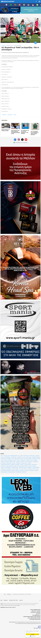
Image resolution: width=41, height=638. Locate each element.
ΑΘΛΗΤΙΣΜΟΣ (3, 458)
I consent (32, 634)
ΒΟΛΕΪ (19, 460)
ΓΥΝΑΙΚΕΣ (35, 460)
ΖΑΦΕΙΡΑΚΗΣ (18, 463)
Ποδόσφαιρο (9, 594)
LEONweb (18, 605)
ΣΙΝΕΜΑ (17, 469)
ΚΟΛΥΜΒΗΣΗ (17, 464)
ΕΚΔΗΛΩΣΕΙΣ (22, 461)
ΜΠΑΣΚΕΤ (2, 467)
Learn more (28, 632)
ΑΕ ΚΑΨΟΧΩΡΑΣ (13, 457)
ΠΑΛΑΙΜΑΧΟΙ (30, 467)
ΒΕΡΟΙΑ (15, 114)
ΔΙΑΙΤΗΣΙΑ (3, 461)
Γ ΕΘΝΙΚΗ (27, 460)
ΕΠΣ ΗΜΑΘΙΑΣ (3, 463)
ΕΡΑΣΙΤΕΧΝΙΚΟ (9, 463)
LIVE (19, 455)
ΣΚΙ (19, 469)
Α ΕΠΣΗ (24, 457)
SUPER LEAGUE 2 (10, 114)
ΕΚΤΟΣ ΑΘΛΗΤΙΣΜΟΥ (29, 461)
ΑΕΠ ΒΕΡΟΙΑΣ (19, 457)
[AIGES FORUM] (20, 163)
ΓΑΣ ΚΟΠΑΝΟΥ (23, 460)
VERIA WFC (37, 455)
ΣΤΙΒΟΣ (25, 469)
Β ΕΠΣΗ (2, 460)
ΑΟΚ (13, 458)
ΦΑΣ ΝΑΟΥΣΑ (27, 470)
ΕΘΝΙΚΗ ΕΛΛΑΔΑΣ (12, 461)
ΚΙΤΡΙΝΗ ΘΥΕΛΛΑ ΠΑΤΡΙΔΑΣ (5, 464)
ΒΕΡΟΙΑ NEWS (10, 460)
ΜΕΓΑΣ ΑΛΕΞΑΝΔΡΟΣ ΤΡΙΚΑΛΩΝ (23, 466)
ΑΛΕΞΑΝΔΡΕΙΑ (9, 458)
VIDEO (2, 457)
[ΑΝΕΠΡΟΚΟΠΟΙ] (20, 367)
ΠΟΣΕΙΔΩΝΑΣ (9, 469)
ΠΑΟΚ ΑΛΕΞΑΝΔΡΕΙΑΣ (36, 467)
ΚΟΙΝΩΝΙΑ (12, 464)
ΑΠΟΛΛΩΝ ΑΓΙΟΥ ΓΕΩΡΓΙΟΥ (19, 458)
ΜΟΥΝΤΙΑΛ (34, 466)
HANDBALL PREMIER (14, 455)
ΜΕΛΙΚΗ (30, 466)
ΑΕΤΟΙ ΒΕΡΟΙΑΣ (28, 457)
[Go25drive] (20, 412)
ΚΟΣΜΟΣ (22, 464)
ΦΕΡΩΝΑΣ (32, 470)
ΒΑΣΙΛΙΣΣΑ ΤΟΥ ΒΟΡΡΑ (36, 458)
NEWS (22, 455)
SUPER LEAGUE (26, 455)
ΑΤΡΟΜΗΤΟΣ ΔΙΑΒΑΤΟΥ (28, 458)
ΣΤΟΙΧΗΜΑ (30, 469)
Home (5, 594)
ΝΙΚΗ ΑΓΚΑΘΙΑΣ (8, 467)
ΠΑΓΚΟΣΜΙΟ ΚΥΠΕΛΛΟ (22, 467)
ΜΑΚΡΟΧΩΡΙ (3, 466)
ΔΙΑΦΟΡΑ (7, 461)
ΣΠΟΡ (22, 469)
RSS (15, 607)
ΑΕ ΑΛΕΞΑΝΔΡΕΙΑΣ (7, 457)
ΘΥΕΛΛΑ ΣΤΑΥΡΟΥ (24, 463)
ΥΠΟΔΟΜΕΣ (22, 470)
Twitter (10, 607)
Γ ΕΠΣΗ (31, 460)
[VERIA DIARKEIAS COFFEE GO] (20, 207)
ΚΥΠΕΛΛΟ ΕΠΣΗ (34, 464)
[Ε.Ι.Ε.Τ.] (20, 350)
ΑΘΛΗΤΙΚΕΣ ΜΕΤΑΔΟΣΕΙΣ (36, 457)
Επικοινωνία (21, 600)
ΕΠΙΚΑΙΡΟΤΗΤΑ (35, 461)
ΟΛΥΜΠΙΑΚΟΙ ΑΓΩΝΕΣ (15, 467)
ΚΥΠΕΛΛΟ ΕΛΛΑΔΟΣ (28, 464)
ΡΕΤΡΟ (13, 469)
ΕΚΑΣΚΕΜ (17, 461)
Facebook (7, 607)
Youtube (13, 607)
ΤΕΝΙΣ (37, 469)
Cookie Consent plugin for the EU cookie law (32, 636)
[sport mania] (20, 320)
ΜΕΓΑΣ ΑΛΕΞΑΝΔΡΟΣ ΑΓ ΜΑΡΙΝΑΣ (11, 466)
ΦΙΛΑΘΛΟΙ (36, 470)
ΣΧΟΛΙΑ (34, 469)
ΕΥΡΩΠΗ (13, 463)
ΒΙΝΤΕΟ (15, 460)
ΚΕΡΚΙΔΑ (29, 463)
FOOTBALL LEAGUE (7, 455)
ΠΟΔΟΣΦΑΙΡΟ (4, 45)
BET (2, 455)
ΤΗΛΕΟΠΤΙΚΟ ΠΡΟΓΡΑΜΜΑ (5, 470)
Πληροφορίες (6, 600)
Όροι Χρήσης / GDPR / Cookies (13, 600)
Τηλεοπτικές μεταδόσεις (15, 470)
